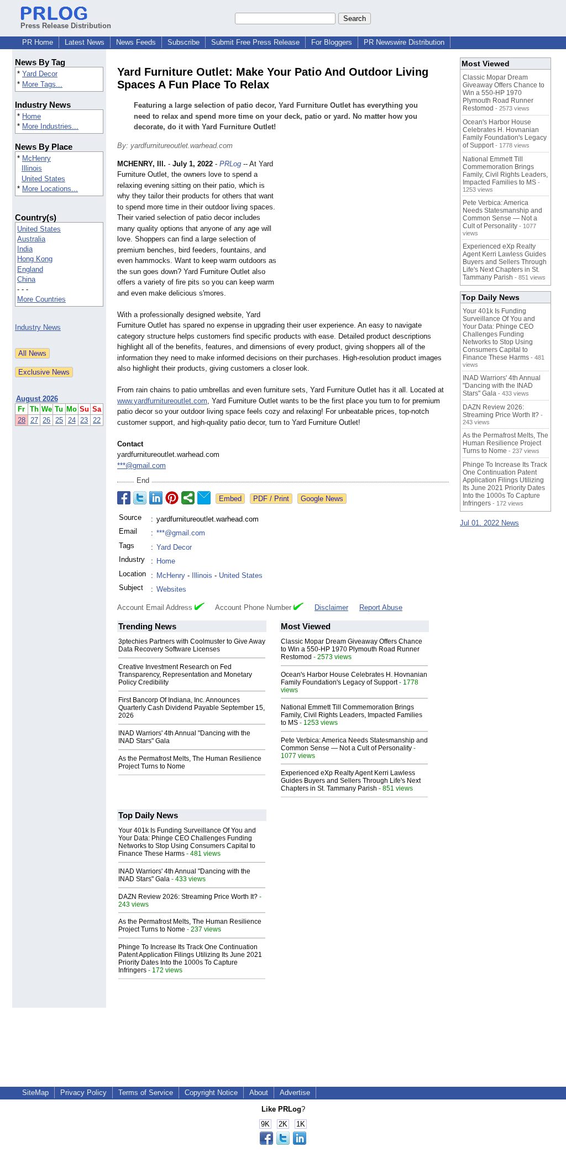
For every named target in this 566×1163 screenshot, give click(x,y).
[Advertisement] (366, 240)
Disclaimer (331, 607)
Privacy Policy (83, 1092)
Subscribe (183, 42)
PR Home (37, 42)
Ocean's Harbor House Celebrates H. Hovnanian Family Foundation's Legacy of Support (354, 678)
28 (21, 420)
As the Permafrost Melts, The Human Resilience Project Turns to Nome (505, 443)
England (30, 269)
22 (97, 420)
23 (84, 420)
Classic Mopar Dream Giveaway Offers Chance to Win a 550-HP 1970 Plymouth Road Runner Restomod (351, 649)
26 (46, 420)
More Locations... (50, 189)
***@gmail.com (141, 465)
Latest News (84, 42)
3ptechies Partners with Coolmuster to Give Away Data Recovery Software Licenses (191, 645)
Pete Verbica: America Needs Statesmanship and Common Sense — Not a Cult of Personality (354, 744)
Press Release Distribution (65, 26)
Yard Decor (39, 74)
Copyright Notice (211, 1092)
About (258, 1092)
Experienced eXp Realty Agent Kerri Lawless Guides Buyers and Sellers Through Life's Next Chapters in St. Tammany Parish (351, 780)
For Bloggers (331, 42)
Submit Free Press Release (255, 42)
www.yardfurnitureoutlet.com (162, 401)
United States (43, 179)
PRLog (230, 164)
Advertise (295, 1092)
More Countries (41, 299)
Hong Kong (35, 259)
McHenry (36, 158)
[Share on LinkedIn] (156, 497)
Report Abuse (380, 607)
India (25, 249)
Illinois (32, 168)
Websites (171, 589)
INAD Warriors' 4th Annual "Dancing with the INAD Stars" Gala (502, 385)
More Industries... (50, 126)
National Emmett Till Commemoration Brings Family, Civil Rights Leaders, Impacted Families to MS (351, 715)
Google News (322, 498)
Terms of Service (145, 1092)
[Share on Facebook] (123, 497)
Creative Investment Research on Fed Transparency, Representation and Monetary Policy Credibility (185, 674)
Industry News (38, 327)
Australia (31, 239)
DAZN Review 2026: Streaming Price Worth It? (188, 897)
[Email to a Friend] (204, 497)
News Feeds (136, 42)
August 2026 (37, 398)
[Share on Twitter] (139, 497)
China (26, 279)
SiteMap (35, 1092)
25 (59, 420)
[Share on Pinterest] (172, 497)
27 (34, 420)
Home (31, 116)
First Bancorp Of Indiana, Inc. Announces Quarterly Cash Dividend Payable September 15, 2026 (191, 707)
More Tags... (42, 84)
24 (72, 420)
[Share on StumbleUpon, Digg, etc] (188, 497)
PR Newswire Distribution (404, 42)
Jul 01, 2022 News (489, 523)
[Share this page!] (283, 1142)
